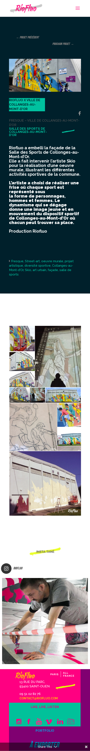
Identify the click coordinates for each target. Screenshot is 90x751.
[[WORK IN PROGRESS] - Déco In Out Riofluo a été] (45, 621)
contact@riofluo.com (38, 698)
